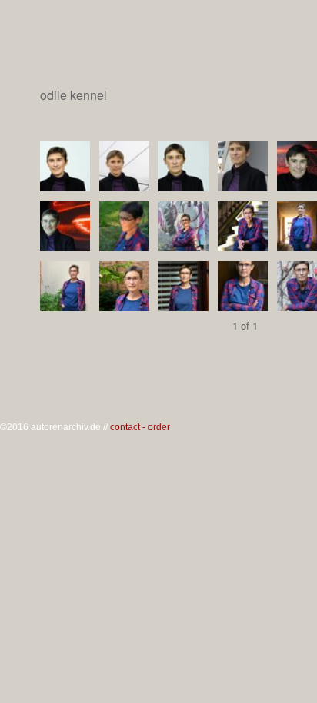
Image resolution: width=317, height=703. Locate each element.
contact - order (140, 427)
